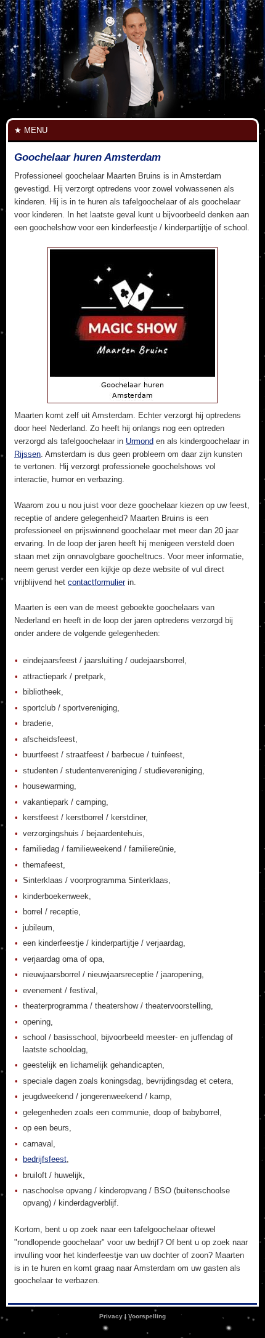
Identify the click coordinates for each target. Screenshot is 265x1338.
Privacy (111, 1316)
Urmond (139, 441)
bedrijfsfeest (45, 1159)
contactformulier (96, 582)
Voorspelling (147, 1316)
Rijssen (27, 454)
